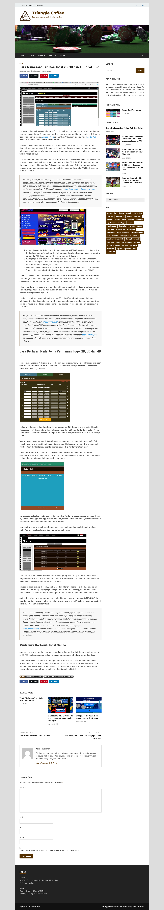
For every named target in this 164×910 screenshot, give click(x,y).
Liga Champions (111, 223)
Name (22, 817)
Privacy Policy (39, 5)
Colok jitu (129, 216)
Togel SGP (70, 676)
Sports (51, 55)
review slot (136, 236)
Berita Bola (110, 216)
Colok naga (137, 216)
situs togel (129, 239)
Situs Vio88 (110, 242)
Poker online (110, 229)
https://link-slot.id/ (50, 322)
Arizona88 (121, 213)
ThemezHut (140, 907)
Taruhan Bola (110, 249)
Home (23, 55)
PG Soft (139, 226)
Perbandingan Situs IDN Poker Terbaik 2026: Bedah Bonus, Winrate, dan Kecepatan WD (132, 138)
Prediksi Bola (131, 229)
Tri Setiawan (36, 71)
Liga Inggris (121, 223)
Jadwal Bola (139, 219)
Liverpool (130, 223)
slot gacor (137, 242)
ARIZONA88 (91, 137)
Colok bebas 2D (120, 216)
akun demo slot (111, 213)
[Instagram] (143, 5)
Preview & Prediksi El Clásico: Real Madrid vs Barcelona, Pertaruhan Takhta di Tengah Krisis (132, 166)
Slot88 (118, 242)
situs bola (110, 239)
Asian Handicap (137, 213)
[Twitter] (140, 5)
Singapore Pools (48, 137)
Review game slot (125, 236)
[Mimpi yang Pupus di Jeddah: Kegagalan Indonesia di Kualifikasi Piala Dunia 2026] (113, 178)
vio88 (134, 249)
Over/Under (132, 226)
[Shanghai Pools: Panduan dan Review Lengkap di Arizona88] (89, 706)
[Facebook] (137, 5)
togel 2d (40, 676)
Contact (31, 5)
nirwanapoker (122, 226)
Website (22, 837)
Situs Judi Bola (119, 239)
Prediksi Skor (111, 232)
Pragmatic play (120, 229)
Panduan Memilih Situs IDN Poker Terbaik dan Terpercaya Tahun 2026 (132, 151)
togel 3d (47, 676)
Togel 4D (53, 676)
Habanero (109, 219)
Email (22, 827)
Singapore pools (31, 676)
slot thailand (133, 245)
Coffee (31, 55)
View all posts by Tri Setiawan (47, 763)
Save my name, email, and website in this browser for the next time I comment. (50, 850)
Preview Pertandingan (123, 232)
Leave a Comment (47, 71)
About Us (24, 5)
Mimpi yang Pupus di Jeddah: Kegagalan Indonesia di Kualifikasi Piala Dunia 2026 (132, 180)
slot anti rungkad (127, 242)
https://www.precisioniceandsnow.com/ (79, 189)
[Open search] (143, 55)
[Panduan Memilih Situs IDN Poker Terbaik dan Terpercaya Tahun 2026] (113, 150)
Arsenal (128, 213)
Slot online (125, 245)
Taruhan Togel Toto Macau (131, 110)
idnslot (124, 219)
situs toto (136, 239)
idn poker (117, 219)
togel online (61, 676)
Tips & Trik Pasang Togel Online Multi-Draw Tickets (124, 128)
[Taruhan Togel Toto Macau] (113, 110)
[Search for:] (125, 70)
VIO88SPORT (111, 252)
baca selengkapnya (89, 335)
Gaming (40, 55)
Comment (24, 787)
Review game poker (112, 236)
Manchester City (111, 226)
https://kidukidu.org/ (31, 628)
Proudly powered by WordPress (112, 907)
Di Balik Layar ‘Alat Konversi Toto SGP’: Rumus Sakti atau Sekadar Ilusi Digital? (60, 718)
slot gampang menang (113, 245)
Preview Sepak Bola (137, 232)
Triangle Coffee (48, 12)
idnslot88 (131, 219)
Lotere (62, 55)
